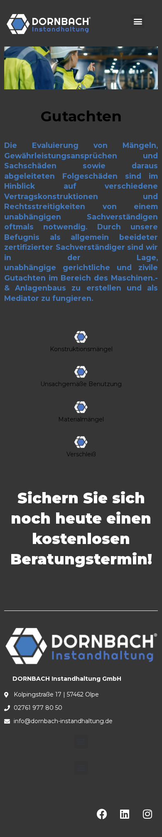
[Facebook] (101, 814)
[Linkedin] (124, 814)
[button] (138, 21)
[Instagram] (147, 814)
